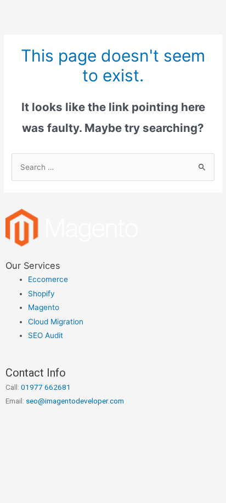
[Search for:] (113, 167)
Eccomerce (48, 279)
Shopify (41, 293)
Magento (43, 307)
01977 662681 (46, 387)
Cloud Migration (55, 321)
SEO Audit (45, 335)
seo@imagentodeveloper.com (75, 400)
